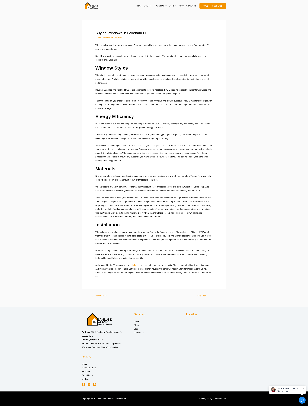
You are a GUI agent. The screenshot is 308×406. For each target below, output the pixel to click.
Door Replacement (105, 38)
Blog (136, 329)
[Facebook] (83, 384)
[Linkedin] (88, 384)
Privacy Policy (205, 399)
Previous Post (99, 296)
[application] (152, 6)
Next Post (203, 296)
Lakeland (134, 265)
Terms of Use (220, 399)
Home (139, 6)
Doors (171, 6)
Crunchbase (87, 375)
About (181, 6)
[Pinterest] (94, 384)
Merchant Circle (89, 368)
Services (147, 6)
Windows (160, 6)
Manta (84, 364)
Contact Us (191, 6)
